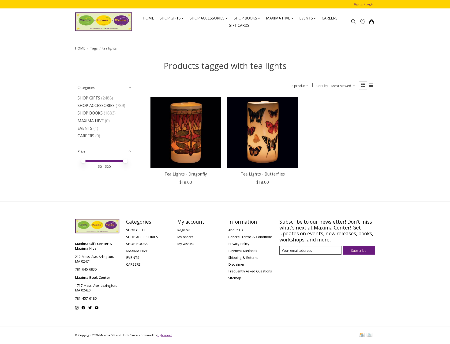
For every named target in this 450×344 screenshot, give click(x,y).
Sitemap (234, 277)
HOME (148, 18)
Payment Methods (242, 250)
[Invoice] (369, 335)
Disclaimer (236, 264)
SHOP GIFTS (89, 98)
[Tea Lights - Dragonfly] (185, 132)
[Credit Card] (362, 335)
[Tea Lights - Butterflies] (262, 132)
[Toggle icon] (353, 22)
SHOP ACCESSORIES (96, 105)
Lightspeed (165, 335)
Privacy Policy (238, 243)
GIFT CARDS (239, 25)
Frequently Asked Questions (250, 271)
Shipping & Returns (243, 257)
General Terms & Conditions (250, 236)
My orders (185, 236)
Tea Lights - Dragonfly (186, 174)
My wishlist (185, 243)
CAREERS (330, 18)
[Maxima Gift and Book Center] (103, 22)
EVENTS (85, 128)
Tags (94, 48)
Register (183, 230)
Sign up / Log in (363, 4)
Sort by (322, 85)
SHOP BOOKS (90, 113)
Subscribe (358, 250)
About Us (235, 230)
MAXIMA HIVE (91, 120)
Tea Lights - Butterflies (263, 174)
